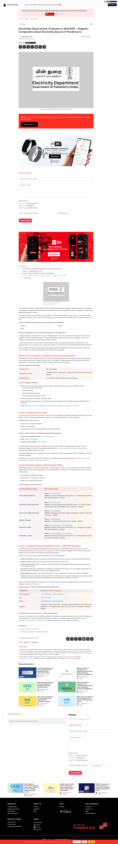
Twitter (38, 824)
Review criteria (23, 200)
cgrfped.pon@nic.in (57, 601)
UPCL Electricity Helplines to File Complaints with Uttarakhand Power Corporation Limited (45, 670)
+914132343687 (55, 525)
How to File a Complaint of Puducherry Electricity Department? (42, 269)
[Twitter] (24, 47)
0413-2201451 (46, 598)
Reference (27, 278)
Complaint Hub (51, 839)
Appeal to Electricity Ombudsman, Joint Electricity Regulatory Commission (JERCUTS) (52, 406)
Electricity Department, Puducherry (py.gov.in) (34, 632)
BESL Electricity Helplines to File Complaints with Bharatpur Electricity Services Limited (45, 685)
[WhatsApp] (20, 47)
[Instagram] (35, 829)
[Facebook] (28, 47)
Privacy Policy (72, 839)
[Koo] (32, 47)
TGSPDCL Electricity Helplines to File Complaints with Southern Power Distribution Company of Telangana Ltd (85, 685)
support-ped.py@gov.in (32, 439)
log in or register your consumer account (71, 448)
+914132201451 (58, 594)
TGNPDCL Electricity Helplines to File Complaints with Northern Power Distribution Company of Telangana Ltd (84, 671)
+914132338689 (66, 525)
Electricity (34, 18)
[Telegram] (36, 47)
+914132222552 (55, 534)
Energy (27, 18)
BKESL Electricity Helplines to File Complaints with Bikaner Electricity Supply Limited (85, 699)
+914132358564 (55, 511)
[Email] (40, 47)
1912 (42, 436)
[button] (112, 5)
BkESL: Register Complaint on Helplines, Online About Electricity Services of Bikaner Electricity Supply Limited (31, 788)
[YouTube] (35, 827)
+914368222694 (55, 519)
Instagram (38, 829)
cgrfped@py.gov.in (46, 601)
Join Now (51, 14)
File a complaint (42, 442)
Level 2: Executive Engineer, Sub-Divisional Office (38, 273)
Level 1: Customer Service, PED (32, 271)
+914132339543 (55, 494)
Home (20, 18)
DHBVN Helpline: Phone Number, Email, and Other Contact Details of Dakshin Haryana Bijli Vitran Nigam (67, 787)
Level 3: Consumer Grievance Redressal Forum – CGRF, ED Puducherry (44, 276)
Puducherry (34, 642)
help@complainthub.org (26, 658)
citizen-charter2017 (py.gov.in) (29, 629)
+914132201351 (46, 594)
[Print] (44, 47)
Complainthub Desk (26, 36)
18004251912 (49, 436)
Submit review (25, 220)
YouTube (38, 827)
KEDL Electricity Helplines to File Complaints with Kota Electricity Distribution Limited (45, 699)
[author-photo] (38, 675)
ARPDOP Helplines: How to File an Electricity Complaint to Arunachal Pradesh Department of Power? (102, 787)
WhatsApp (39, 822)
